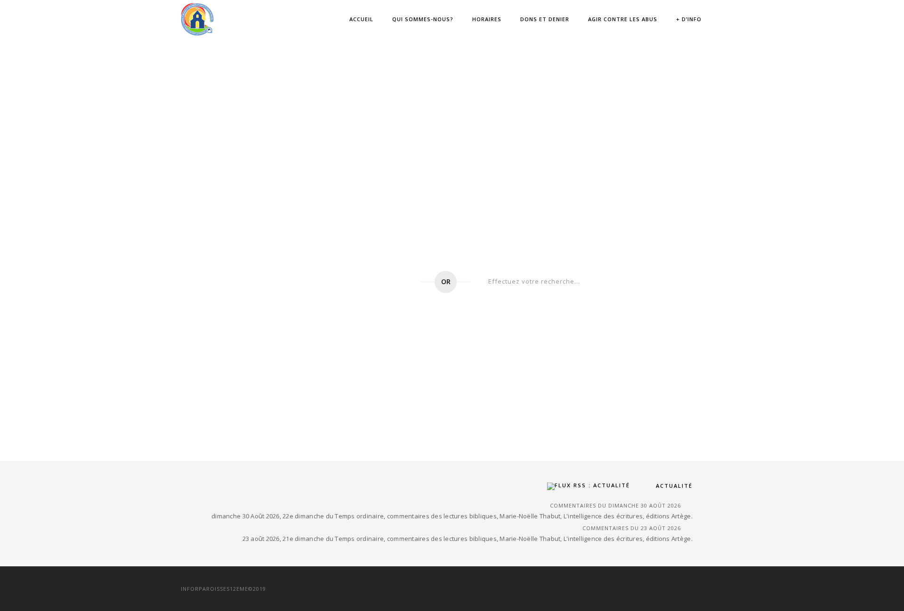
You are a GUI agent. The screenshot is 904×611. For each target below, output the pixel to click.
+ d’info (689, 19)
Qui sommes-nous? (422, 19)
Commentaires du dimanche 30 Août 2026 (615, 505)
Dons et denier (544, 19)
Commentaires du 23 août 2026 (631, 528)
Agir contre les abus (622, 19)
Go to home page (358, 282)
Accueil (361, 19)
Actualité (674, 485)
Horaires (486, 19)
